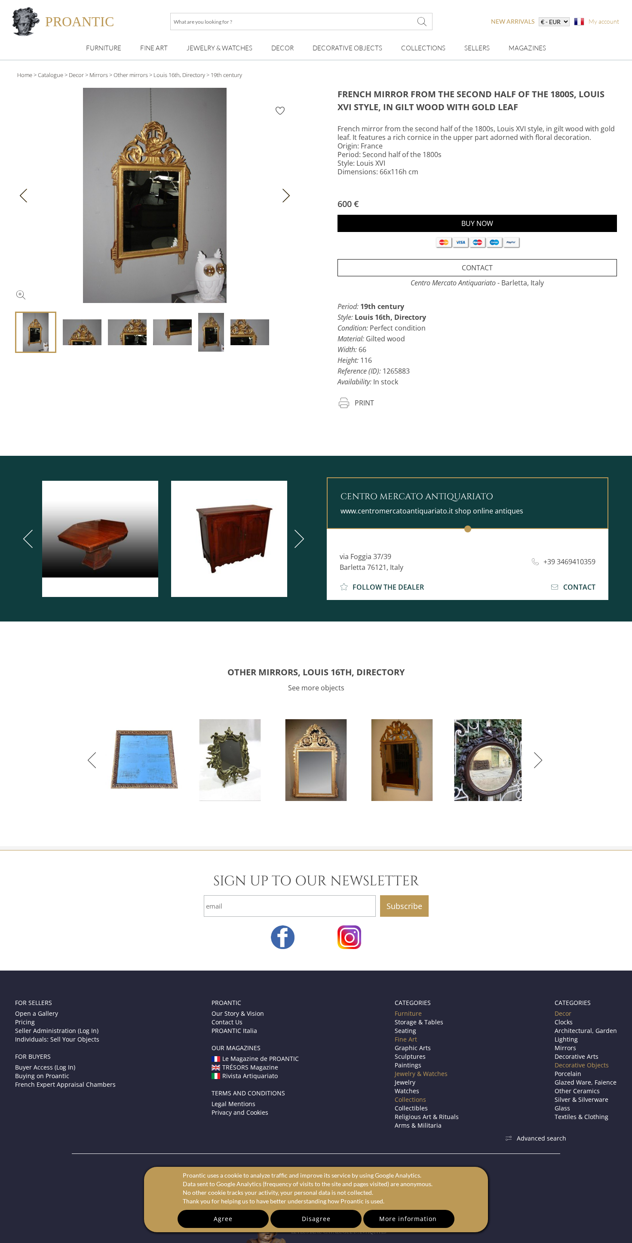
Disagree (316, 1219)
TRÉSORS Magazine (250, 1067)
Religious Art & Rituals (427, 1117)
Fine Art (154, 48)
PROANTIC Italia (234, 1031)
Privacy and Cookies (240, 1112)
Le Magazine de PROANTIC (260, 1058)
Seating (405, 1031)
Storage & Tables (419, 1022)
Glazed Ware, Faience (586, 1082)
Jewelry (405, 1082)
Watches (407, 1091)
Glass (562, 1108)
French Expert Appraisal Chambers (65, 1084)
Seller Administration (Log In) (56, 1031)
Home (24, 75)
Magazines (527, 48)
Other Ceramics (577, 1091)
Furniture (103, 48)
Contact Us (227, 1022)
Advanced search (541, 1138)
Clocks (564, 1022)
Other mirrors (131, 75)
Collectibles (411, 1108)
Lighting (566, 1039)
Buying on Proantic (42, 1076)
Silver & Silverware (581, 1099)
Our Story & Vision (238, 1013)
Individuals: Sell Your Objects (57, 1039)
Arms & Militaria (418, 1125)
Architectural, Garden (586, 1031)
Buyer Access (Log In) (45, 1067)
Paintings (408, 1065)
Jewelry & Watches (219, 48)
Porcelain (568, 1074)
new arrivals (512, 21)
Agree (223, 1219)
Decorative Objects (347, 48)
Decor (282, 48)
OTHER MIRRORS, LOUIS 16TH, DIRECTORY (316, 672)
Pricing (25, 1022)
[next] (297, 539)
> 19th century (224, 75)
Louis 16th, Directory (179, 75)
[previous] (29, 539)
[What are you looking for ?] (422, 21)
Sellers (477, 48)
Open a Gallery (36, 1013)
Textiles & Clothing (581, 1117)
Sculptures (410, 1056)
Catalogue (50, 75)
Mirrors (98, 75)
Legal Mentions (233, 1104)
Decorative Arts (576, 1056)
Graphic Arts (413, 1048)
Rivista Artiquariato (250, 1076)
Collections (423, 48)
